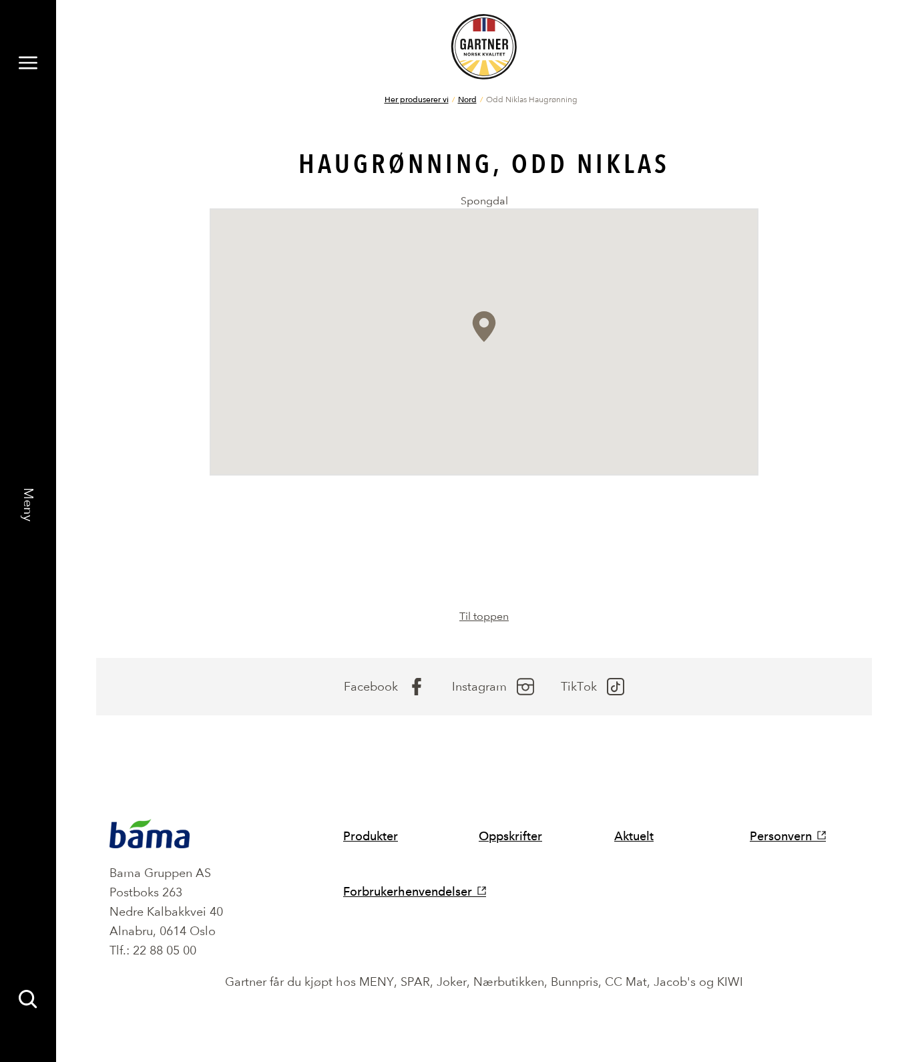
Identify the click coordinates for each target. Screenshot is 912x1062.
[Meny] (28, 62)
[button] (484, 326)
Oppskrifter (510, 836)
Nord (467, 99)
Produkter (370, 836)
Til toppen (484, 616)
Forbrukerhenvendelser (407, 891)
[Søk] (28, 999)
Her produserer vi (417, 99)
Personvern (781, 836)
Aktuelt (634, 836)
